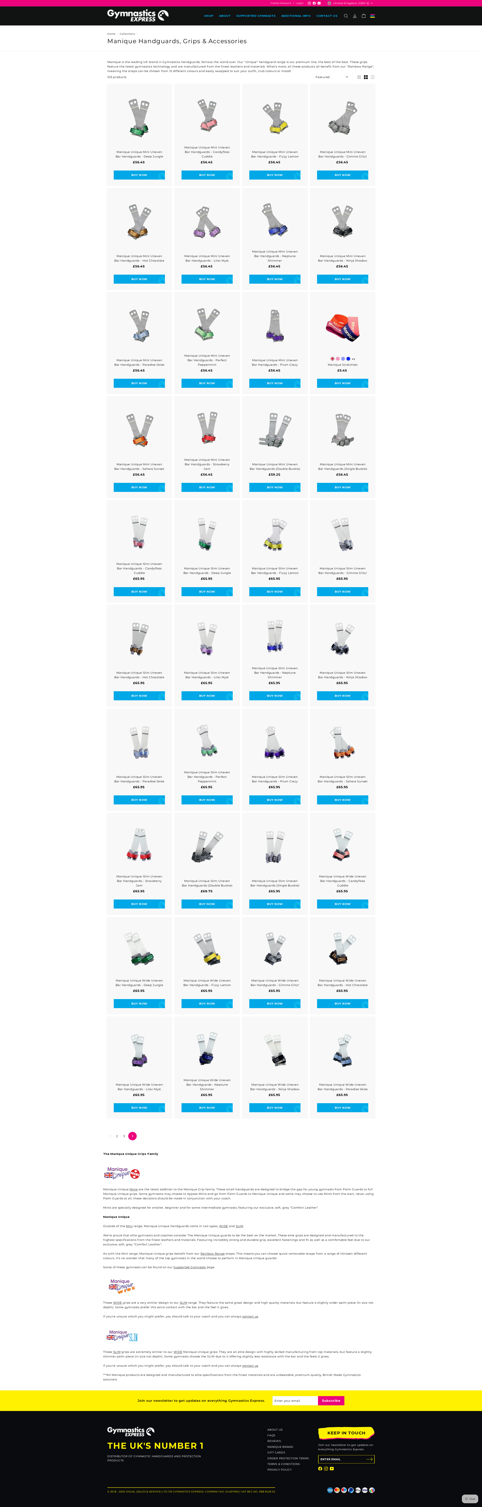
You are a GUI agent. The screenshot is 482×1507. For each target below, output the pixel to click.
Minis (134, 1189)
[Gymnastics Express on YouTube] (332, 1468)
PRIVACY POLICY (279, 1469)
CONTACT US (327, 16)
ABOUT (225, 16)
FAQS (271, 1435)
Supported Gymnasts (189, 1267)
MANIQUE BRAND (280, 1447)
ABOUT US (275, 1429)
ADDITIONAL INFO (296, 16)
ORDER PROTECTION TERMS (288, 1458)
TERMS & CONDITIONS (283, 1464)
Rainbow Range (213, 1253)
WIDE (223, 1226)
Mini (129, 1226)
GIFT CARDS (276, 1452)
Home (111, 33)
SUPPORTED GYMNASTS (256, 16)
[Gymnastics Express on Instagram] (326, 1468)
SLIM (239, 1226)
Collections (127, 33)
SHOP (208, 16)
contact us (250, 1316)
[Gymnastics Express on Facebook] (320, 1468)
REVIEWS (274, 1441)
